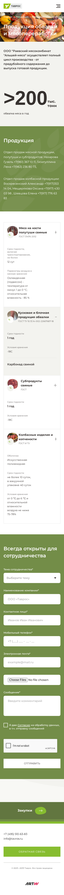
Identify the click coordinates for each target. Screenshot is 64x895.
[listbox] (32, 578)
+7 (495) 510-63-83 (15, 834)
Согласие (24, 725)
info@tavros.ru (13, 838)
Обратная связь (32, 851)
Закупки (25, 810)
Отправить (32, 763)
